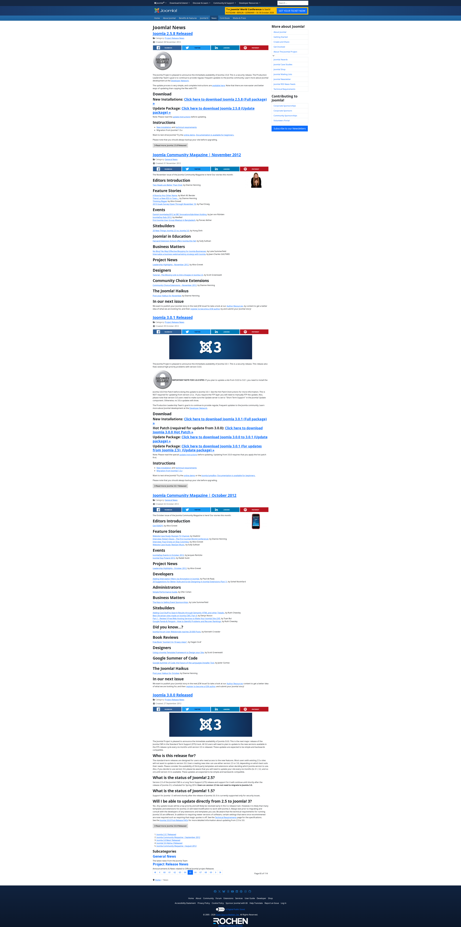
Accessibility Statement (185, 903)
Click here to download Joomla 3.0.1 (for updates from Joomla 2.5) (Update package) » (207, 448)
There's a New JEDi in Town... (166, 198)
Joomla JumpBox (209, 475)
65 (190, 872)
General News (171, 159)
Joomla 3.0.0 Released (173, 694)
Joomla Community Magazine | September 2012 (178, 837)
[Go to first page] (155, 872)
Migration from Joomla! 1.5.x (169, 470)
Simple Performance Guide (165, 592)
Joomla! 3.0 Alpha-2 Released (169, 843)
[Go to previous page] (160, 872)
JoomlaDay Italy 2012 (162, 217)
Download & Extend (179, 3)
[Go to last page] (220, 872)
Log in (283, 903)
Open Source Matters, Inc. (228, 914)
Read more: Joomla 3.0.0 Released (170, 826)
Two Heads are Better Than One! (167, 185)
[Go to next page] (215, 872)
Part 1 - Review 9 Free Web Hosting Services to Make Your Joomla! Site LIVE (186, 618)
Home (157, 18)
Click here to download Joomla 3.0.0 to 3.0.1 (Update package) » (210, 439)
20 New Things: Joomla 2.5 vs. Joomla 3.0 (171, 230)
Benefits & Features (188, 18)
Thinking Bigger (160, 201)
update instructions (182, 116)
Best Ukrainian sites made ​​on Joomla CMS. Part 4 (175, 615)
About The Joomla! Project (285, 51)
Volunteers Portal (282, 120)
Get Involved (279, 46)
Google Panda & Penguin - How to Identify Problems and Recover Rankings (187, 621)
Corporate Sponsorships (285, 105)
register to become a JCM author (205, 309)
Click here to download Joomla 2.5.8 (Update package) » (204, 110)
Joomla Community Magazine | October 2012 (194, 495)
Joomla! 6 (204, 18)
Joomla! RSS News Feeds (284, 84)
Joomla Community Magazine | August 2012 (177, 846)
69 (211, 872)
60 (164, 872)
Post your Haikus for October (166, 673)
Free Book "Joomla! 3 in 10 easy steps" (170, 642)
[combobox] (292, 3)
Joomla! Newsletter (282, 79)
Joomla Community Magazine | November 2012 (197, 154)
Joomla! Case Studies (283, 64)
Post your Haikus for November (167, 295)
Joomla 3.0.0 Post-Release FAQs (174, 820)
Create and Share (281, 42)
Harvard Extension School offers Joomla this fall (174, 241)
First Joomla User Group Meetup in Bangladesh (174, 220)
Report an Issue (272, 903)
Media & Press (239, 18)
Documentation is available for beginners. (215, 135)
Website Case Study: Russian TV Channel (171, 536)
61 (170, 872)
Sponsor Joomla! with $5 (237, 903)
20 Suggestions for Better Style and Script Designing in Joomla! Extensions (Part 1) (190, 581)
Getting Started (281, 37)
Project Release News (174, 38)
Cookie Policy (218, 903)
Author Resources (235, 306)
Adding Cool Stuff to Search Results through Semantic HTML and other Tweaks (188, 612)
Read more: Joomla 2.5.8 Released (170, 145)
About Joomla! (169, 18)
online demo (189, 135)
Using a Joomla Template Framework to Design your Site (178, 652)
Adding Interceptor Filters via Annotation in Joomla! (176, 578)
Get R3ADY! (158, 525)
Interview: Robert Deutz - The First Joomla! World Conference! (180, 539)
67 (201, 872)
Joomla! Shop (279, 69)
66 (195, 872)
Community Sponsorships (285, 115)
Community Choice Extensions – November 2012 (175, 285)
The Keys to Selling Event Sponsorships (170, 602)
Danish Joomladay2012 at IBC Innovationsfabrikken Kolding (180, 214)
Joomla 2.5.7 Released (166, 834)
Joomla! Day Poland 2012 (164, 558)
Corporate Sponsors (283, 110)
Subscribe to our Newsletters (290, 128)
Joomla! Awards (281, 59)
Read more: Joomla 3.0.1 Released (170, 486)
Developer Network (180, 80)
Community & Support (223, 3)
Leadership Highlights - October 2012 (170, 568)
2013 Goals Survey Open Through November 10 (174, 204)
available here (218, 85)
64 (185, 872)
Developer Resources (249, 3)
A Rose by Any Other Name (165, 195)
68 (206, 872)
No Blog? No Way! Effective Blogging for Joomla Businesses (179, 251)
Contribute (225, 18)
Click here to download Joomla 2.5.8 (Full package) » (210, 101)
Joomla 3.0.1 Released (173, 317)
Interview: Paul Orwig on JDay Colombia (171, 541)
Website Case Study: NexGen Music (169, 544)
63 (180, 872)
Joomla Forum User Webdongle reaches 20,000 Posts (177, 631)
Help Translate (256, 903)
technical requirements (186, 127)
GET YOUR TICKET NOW (292, 10)
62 (175, 872)
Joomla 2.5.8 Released (173, 33)
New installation (164, 127)
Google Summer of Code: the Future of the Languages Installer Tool (183, 662)
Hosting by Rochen (230, 925)
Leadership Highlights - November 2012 (171, 264)
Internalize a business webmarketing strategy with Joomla (179, 254)
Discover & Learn (201, 3)
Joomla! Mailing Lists (283, 74)
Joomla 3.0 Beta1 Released (168, 840)
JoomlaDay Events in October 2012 (168, 555)
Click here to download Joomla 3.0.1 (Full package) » (210, 421)
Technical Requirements (226, 817)
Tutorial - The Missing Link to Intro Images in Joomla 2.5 (178, 275)
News (214, 18)
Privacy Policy (204, 903)
